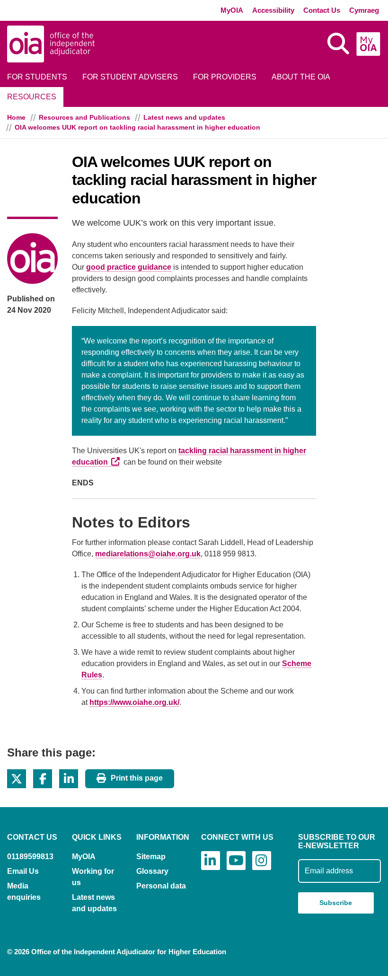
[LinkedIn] (210, 860)
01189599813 (30, 857)
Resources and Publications (84, 117)
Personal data (161, 886)
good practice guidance (128, 267)
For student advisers (130, 77)
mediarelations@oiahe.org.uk (148, 554)
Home (16, 117)
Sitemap (151, 857)
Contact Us (321, 10)
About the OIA (301, 77)
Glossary (152, 871)
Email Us (23, 871)
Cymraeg (364, 10)
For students (37, 77)
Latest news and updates (184, 117)
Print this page (137, 778)
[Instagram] (261, 860)
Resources (31, 97)
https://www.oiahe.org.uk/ (134, 702)
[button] (16, 778)
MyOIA (231, 10)
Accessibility (273, 10)
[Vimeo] (236, 860)
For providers (224, 77)
